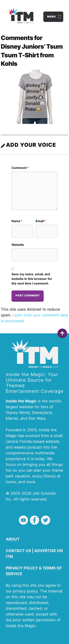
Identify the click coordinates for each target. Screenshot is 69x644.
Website (18, 245)
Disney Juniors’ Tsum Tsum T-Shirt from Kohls (32, 55)
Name (17, 221)
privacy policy (25, 591)
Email (41, 221)
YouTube (23, 520)
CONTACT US (18, 550)
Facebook (34, 520)
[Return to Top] (62, 333)
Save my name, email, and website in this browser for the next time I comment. (32, 278)
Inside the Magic (21, 625)
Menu (51, 16)
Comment (20, 168)
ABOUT (13, 539)
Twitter (45, 520)
